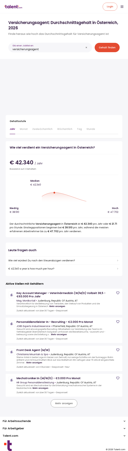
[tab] (12, 130)
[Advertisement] (64, 85)
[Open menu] (122, 7)
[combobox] (48, 49)
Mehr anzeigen (57, 306)
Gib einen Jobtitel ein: (23, 45)
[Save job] (118, 293)
